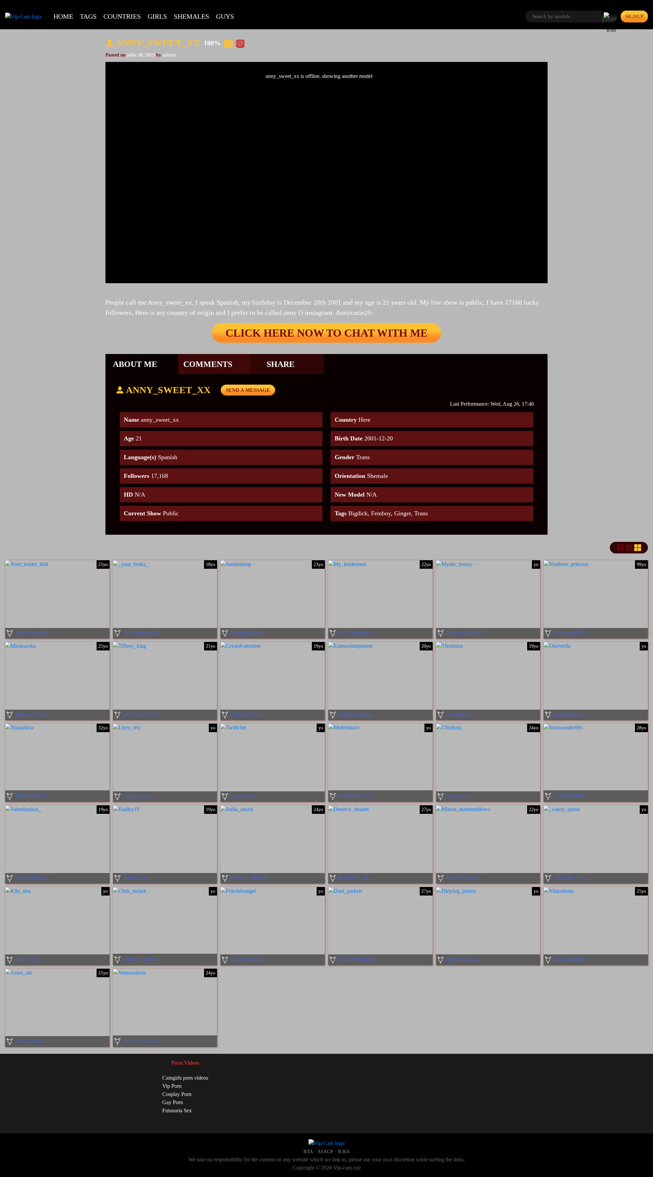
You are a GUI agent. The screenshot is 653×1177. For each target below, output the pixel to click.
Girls (157, 16)
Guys (225, 16)
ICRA (344, 1151)
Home (63, 16)
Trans (421, 513)
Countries (122, 16)
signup (634, 16)
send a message (248, 390)
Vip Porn (172, 1086)
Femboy (381, 513)
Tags (88, 16)
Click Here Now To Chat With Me (326, 333)
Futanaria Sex (177, 1110)
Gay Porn (172, 1102)
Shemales (191, 16)
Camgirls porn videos (185, 1078)
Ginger (402, 513)
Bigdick (358, 513)
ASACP (325, 1151)
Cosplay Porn (176, 1094)
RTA (308, 1151)
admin (169, 55)
